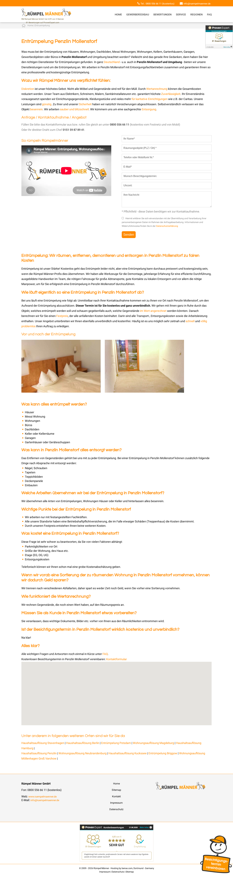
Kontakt (116, 796)
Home (118, 14)
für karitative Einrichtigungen (150, 99)
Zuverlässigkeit (170, 94)
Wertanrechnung (157, 88)
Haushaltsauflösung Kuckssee (127, 753)
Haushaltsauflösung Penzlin (39, 753)
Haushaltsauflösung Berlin (82, 743)
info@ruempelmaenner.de (197, 3)
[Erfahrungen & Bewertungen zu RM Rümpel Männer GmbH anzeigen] (116, 860)
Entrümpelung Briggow (163, 753)
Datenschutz (116, 809)
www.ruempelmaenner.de (42, 796)
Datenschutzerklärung (167, 226)
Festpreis (62, 316)
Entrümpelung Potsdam (116, 743)
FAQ (209, 14)
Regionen (196, 14)
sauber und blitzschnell (74, 109)
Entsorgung (149, 109)
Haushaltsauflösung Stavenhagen (42, 743)
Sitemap (116, 789)
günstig (46, 104)
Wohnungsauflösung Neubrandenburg (82, 753)
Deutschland (112, 62)
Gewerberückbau (137, 14)
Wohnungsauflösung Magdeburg (153, 743)
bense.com (127, 868)
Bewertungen (162, 14)
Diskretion (28, 88)
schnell (190, 321)
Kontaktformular (116, 659)
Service (181, 14)
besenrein (36, 109)
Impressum (116, 802)
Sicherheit (85, 104)
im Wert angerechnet (153, 310)
